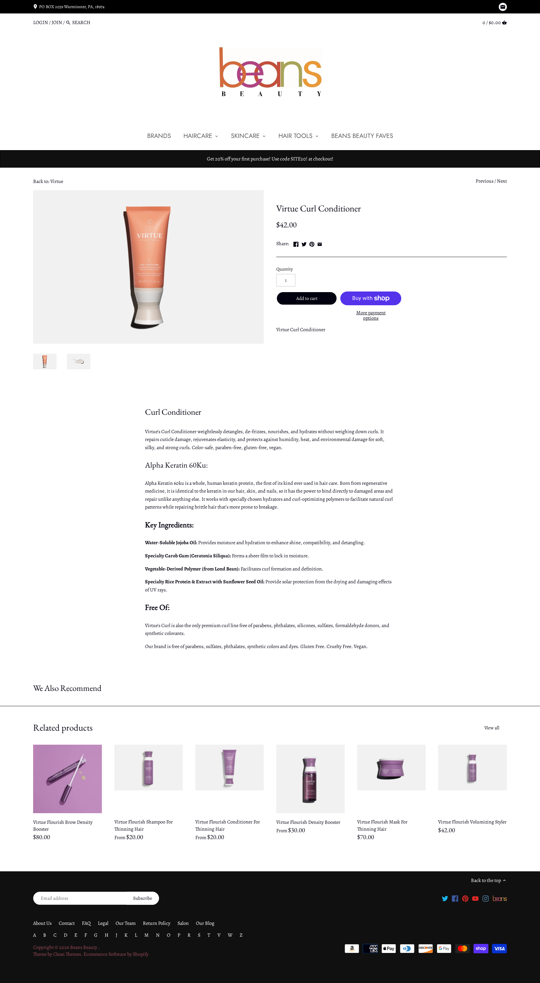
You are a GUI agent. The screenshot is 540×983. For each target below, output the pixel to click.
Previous (484, 181)
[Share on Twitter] (304, 243)
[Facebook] (455, 897)
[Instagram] (485, 897)
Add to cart (307, 298)
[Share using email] (319, 243)
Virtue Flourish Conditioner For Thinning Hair (227, 825)
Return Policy (156, 923)
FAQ (86, 923)
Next (502, 181)
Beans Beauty (84, 947)
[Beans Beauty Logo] (500, 897)
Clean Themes (67, 954)
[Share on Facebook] (295, 243)
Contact (67, 923)
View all (491, 728)
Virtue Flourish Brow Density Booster (62, 826)
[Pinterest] (465, 897)
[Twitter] (445, 897)
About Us (42, 923)
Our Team (126, 923)
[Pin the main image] (311, 243)
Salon (183, 923)
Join (57, 22)
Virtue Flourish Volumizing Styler (472, 821)
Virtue (282, 193)
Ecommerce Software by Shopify (115, 954)
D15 (296, 193)
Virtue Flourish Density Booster (308, 822)
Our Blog (205, 923)
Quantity (284, 269)
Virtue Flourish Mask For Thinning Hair (382, 825)
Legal (103, 923)
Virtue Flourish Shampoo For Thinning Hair (143, 825)
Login (40, 22)
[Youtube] (475, 897)
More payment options (371, 315)
